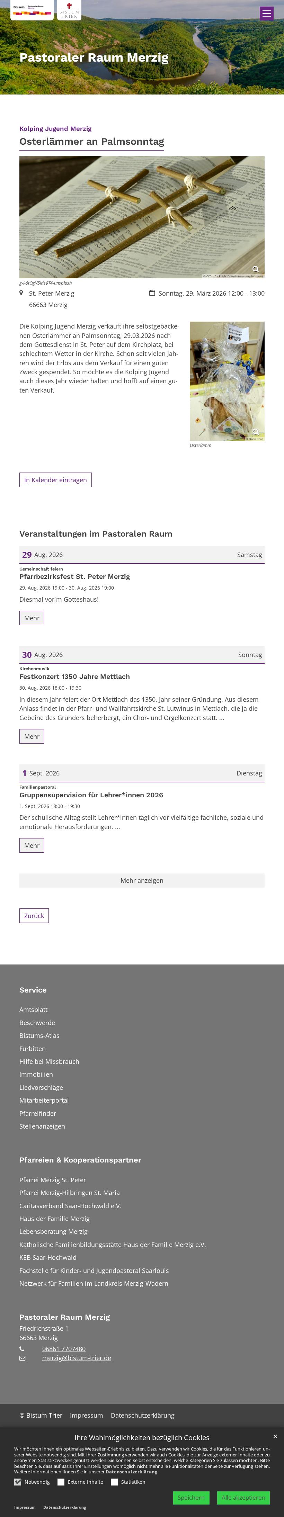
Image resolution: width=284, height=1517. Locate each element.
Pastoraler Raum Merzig (64, 1317)
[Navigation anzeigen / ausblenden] (267, 13)
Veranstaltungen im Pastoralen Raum (95, 534)
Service (33, 990)
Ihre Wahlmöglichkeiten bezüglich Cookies (142, 1438)
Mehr (31, 618)
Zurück (34, 916)
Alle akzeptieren (243, 1497)
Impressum (25, 1507)
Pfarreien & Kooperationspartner (80, 1160)
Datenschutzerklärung (131, 1472)
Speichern (191, 1497)
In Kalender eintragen (55, 480)
